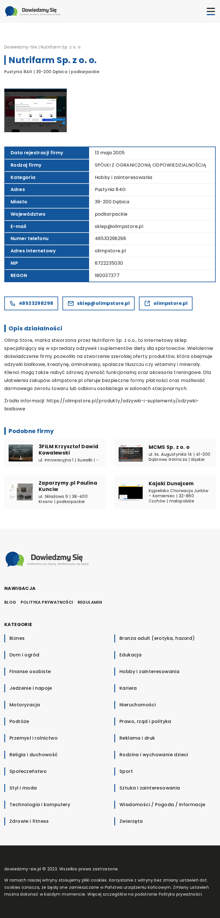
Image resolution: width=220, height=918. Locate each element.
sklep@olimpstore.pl (119, 226)
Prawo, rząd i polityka (145, 721)
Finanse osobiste (30, 671)
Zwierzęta (131, 821)
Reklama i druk (137, 738)
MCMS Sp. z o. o (169, 447)
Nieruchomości (137, 704)
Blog (10, 602)
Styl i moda (23, 788)
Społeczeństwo (28, 771)
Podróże (19, 721)
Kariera (128, 688)
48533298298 (110, 238)
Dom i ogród (24, 655)
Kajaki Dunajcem (171, 483)
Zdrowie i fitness (29, 821)
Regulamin (90, 602)
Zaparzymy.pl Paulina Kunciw (68, 486)
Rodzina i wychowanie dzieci (153, 754)
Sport (126, 771)
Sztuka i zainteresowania (149, 788)
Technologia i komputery (39, 804)
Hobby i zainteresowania (123, 177)
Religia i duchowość (33, 754)
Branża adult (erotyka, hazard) (157, 638)
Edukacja (130, 655)
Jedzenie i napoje (30, 688)
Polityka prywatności (47, 602)
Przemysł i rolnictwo (33, 738)
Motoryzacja (24, 704)
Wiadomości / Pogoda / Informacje (162, 804)
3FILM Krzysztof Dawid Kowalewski (68, 449)
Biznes (17, 638)
